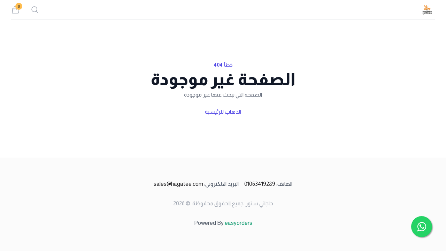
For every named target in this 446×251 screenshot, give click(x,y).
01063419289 (268, 184)
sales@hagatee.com (196, 184)
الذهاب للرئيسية (223, 112)
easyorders (238, 223)
